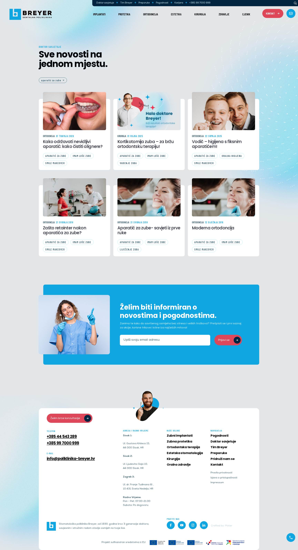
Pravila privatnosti (221, 472)
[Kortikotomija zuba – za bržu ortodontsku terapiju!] (149, 111)
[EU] (157, 542)
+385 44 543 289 (62, 436)
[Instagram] (193, 525)
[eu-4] (195, 542)
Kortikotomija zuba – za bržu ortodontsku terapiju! (145, 144)
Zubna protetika (179, 441)
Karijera (179, 3)
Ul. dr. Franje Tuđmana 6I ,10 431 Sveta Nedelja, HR (138, 486)
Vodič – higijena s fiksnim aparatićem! (217, 144)
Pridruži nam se (223, 459)
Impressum (217, 482)
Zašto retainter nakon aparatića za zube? (64, 230)
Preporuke (144, 3)
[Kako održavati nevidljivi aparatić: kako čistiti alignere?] (74, 111)
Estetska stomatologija (185, 453)
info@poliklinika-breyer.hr (71, 458)
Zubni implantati (179, 435)
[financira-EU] (176, 542)
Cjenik (246, 14)
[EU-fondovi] (214, 542)
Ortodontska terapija (183, 447)
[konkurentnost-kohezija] (235, 542)
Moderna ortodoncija (213, 228)
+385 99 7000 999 (199, 3)
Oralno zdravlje (179, 464)
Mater (228, 525)
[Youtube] (182, 525)
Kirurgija (200, 14)
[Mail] (290, 13)
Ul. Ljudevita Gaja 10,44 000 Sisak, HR (135, 466)
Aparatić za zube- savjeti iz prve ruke (148, 230)
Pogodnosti (162, 3)
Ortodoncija (150, 14)
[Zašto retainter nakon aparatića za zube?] (74, 197)
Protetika (124, 14)
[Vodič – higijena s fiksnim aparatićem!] (223, 111)
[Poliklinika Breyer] (30, 14)
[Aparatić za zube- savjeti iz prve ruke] (149, 197)
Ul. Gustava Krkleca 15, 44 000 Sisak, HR (136, 445)
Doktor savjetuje (105, 3)
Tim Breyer (126, 3)
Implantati (99, 14)
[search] (295, 3)
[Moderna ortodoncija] (223, 197)
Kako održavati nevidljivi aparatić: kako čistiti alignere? (72, 144)
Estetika (176, 14)
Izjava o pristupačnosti (224, 477)
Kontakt (217, 464)
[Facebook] (171, 525)
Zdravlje (224, 14)
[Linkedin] (204, 525)
